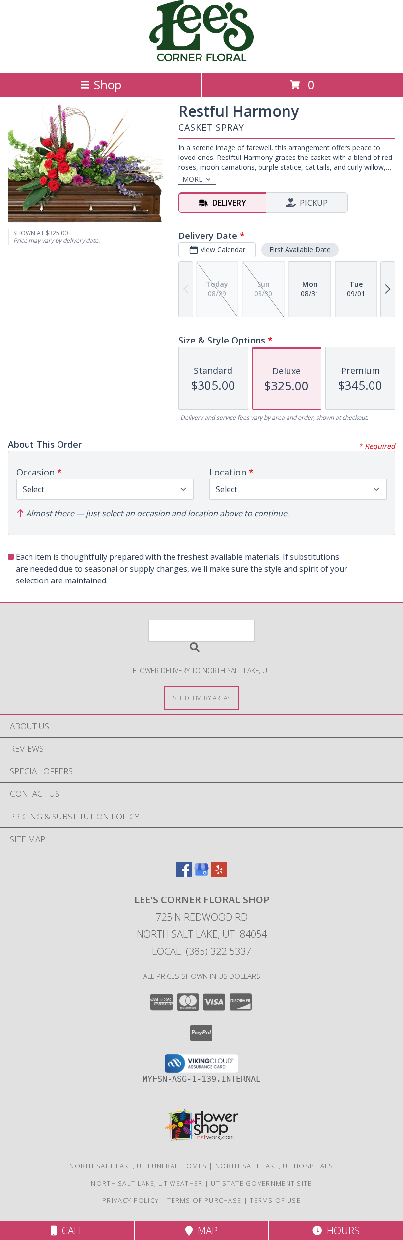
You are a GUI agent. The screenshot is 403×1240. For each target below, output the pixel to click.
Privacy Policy (130, 1200)
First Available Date (300, 249)
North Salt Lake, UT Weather (146, 1183)
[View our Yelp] (219, 874)
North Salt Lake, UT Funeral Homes (138, 1165)
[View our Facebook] (184, 874)
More (192, 179)
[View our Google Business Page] (201, 874)
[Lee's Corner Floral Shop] (201, 58)
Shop (107, 85)
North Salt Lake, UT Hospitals (274, 1165)
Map (205, 1230)
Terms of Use (275, 1200)
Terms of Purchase (204, 1200)
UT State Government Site (261, 1183)
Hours (341, 1230)
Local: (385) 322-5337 (201, 951)
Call (70, 1230)
